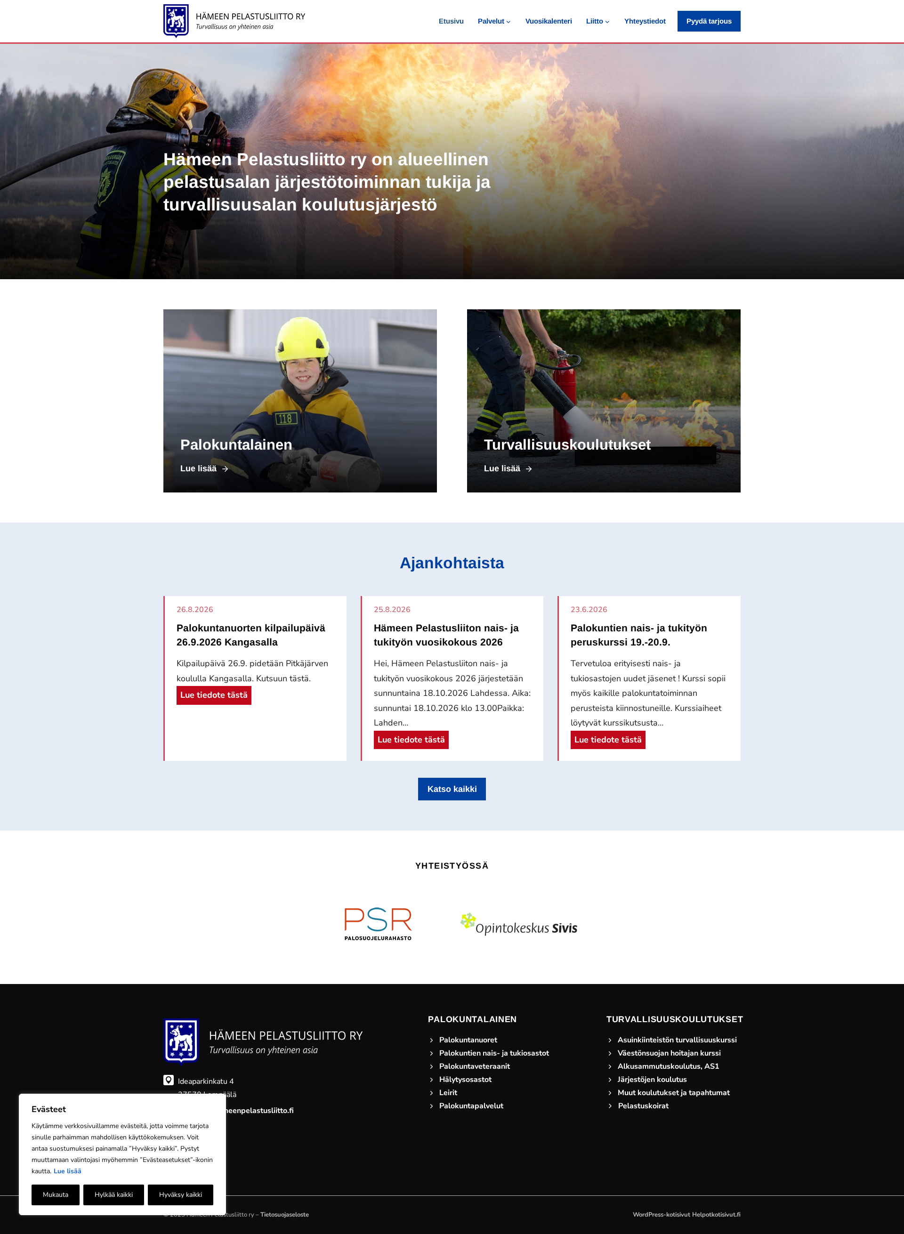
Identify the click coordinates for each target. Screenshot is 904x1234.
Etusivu (451, 21)
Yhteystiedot (645, 21)
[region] (122, 1154)
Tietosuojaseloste (284, 1214)
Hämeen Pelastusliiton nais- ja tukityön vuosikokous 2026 (446, 634)
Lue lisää (67, 1171)
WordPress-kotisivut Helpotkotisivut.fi (687, 1214)
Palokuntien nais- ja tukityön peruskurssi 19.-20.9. (639, 634)
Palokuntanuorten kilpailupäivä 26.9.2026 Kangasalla (251, 634)
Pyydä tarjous (709, 21)
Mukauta (55, 1194)
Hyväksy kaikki (180, 1194)
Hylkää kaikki (114, 1194)
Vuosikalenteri (548, 21)
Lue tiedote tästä (215, 697)
